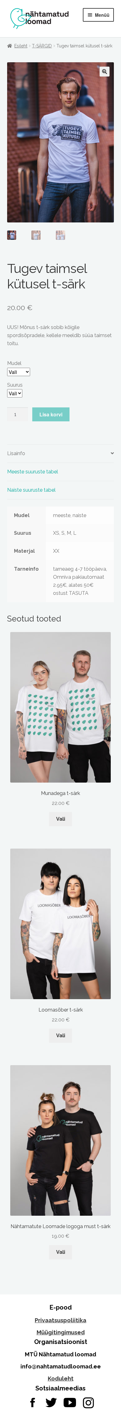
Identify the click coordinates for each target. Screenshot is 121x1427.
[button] (105, 72)
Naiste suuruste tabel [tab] (31, 490)
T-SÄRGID (42, 45)
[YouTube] (70, 1402)
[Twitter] (51, 1402)
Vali (60, 819)
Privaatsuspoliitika (60, 1320)
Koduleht (61, 1378)
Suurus (15, 385)
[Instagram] (88, 1402)
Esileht (20, 45)
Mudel (14, 363)
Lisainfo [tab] (16, 453)
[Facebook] (32, 1402)
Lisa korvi (50, 414)
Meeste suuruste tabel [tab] (32, 472)
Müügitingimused (61, 1332)
